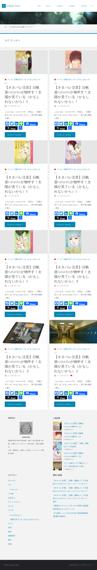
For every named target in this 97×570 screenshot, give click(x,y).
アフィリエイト (14, 502)
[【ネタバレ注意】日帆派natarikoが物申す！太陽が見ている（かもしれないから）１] (73, 337)
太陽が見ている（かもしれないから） (25, 519)
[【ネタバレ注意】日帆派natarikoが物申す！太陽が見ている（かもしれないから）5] (73, 153)
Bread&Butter (15, 515)
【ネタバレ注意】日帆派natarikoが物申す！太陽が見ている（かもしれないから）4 (23, 274)
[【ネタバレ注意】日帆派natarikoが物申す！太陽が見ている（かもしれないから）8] (23, 63)
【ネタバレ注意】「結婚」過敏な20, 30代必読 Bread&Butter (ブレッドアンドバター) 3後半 (70, 498)
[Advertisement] (71, 536)
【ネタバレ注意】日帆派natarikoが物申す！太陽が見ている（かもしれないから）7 (72, 94)
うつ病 (10, 493)
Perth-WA (14, 489)
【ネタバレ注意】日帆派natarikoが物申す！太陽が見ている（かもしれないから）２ (23, 364)
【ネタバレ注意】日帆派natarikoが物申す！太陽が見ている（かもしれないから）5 (72, 184)
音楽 (10, 544)
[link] (92, 6)
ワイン (10, 523)
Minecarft (12, 480)
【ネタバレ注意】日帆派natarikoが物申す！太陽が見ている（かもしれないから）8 (23, 94)
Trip (9, 484)
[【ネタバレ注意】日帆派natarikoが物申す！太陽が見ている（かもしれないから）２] (23, 334)
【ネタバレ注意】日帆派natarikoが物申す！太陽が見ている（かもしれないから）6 (23, 184)
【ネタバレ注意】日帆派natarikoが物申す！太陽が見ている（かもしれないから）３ (72, 274)
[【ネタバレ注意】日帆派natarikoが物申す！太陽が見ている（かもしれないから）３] (73, 242)
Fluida (80, 565)
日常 (10, 527)
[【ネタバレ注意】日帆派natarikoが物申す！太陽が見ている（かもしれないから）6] (23, 153)
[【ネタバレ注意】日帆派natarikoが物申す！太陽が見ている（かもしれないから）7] (73, 63)
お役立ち (11, 498)
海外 (10, 531)
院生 (10, 540)
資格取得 (11, 535)
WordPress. (89, 565)
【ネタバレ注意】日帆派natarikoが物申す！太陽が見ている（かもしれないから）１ (72, 364)
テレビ (10, 506)
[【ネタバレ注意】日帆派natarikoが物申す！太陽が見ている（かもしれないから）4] (23, 243)
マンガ (10, 79)
